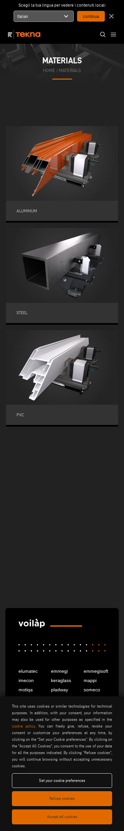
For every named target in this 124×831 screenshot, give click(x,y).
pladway (59, 689)
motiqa (26, 689)
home (49, 70)
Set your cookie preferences (62, 780)
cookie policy (23, 726)
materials (70, 70)
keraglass (61, 680)
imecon (26, 680)
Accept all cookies (62, 816)
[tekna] (32, 623)
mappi (90, 680)
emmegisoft (94, 671)
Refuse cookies (62, 798)
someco (92, 689)
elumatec (28, 671)
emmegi (59, 671)
